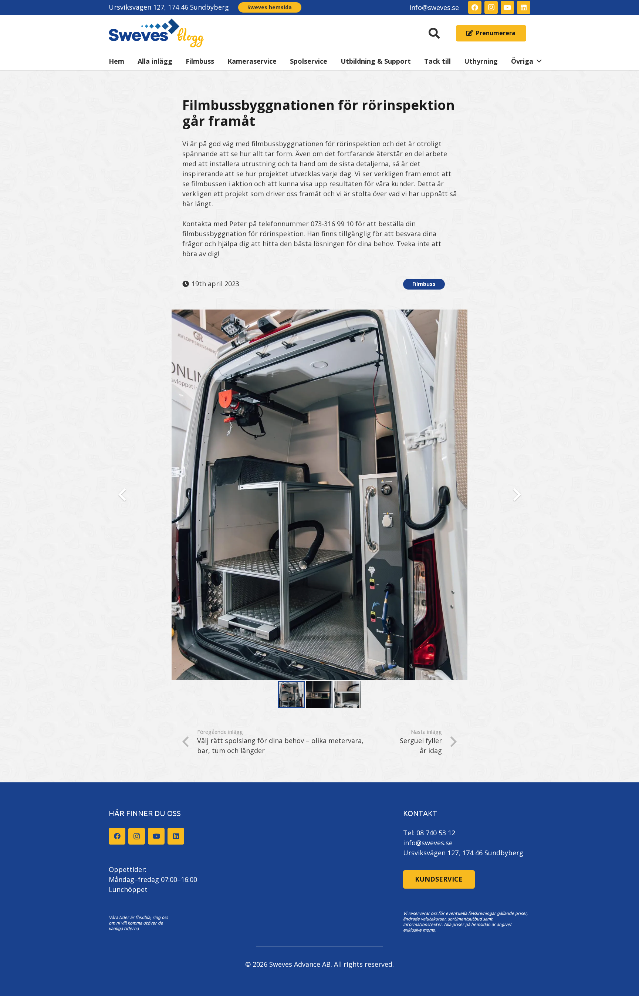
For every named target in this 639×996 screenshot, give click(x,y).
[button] (434, 33)
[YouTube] (507, 7)
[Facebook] (474, 7)
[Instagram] (491, 7)
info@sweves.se (428, 842)
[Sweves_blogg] (156, 33)
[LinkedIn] (523, 7)
